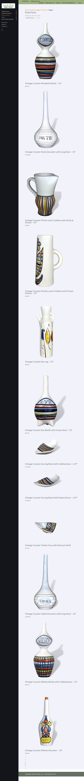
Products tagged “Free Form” (39, 10)
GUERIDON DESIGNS (7, 13)
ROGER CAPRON (6, 15)
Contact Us (4, 26)
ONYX (57, 3)
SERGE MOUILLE (49, 3)
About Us (4, 24)
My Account (4, 22)
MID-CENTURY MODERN (67, 3)
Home (27, 10)
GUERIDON (41, 3)
